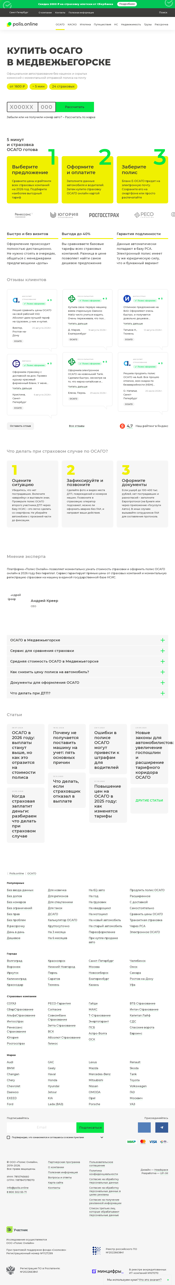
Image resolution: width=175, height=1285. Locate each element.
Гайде (93, 1003)
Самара (135, 972)
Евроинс (26, 361)
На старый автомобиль (105, 926)
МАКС (93, 1009)
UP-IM (164, 1173)
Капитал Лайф (140, 1015)
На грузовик (97, 902)
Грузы (148, 24)
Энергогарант (99, 1021)
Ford (10, 1104)
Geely (52, 1068)
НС (116, 24)
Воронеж (14, 966)
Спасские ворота (142, 1027)
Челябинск (138, 960)
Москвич (136, 1098)
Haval (52, 1074)
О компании (45, 12)
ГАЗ (132, 1092)
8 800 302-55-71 (17, 1192)
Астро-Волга (98, 1033)
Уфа (132, 984)
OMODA (94, 1092)
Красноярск (56, 960)
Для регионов (58, 896)
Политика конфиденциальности (103, 1172)
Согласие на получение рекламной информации (105, 1201)
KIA (50, 1098)
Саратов (54, 978)
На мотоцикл (98, 914)
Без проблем (16, 920)
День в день (15, 932)
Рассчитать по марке (80, 117)
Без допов (14, 896)
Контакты (60, 12)
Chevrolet (13, 1086)
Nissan (93, 1086)
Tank (133, 1074)
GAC (51, 1062)
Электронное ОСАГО (145, 932)
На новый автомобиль (105, 920)
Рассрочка (161, 24)
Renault (135, 1062)
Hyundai (53, 1086)
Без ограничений (19, 908)
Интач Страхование (144, 1009)
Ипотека (85, 24)
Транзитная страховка (146, 920)
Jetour (52, 1092)
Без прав (13, 914)
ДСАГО (53, 914)
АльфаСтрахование (21, 1015)
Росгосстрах (16, 1043)
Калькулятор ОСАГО (62, 920)
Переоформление (102, 932)
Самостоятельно (142, 908)
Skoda (134, 1068)
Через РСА (137, 926)
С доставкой (139, 902)
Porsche (94, 1104)
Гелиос (53, 1043)
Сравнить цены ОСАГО (146, 914)
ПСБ (92, 1027)
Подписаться (90, 1128)
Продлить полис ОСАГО (147, 890)
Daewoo (13, 1092)
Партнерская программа (64, 1162)
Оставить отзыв (20, 425)
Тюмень (53, 984)
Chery (11, 1080)
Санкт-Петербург (101, 960)
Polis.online (16, 873)
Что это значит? (150, 1279)
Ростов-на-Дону (141, 978)
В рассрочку (16, 926)
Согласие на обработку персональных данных (104, 1181)
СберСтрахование (20, 1009)
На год (93, 896)
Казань (94, 984)
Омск (133, 966)
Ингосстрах (139, 296)
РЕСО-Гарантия (85, 296)
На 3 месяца (57, 932)
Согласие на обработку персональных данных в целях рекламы (105, 1191)
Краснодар (15, 984)
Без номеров (16, 902)
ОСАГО (60, 24)
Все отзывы (76, 425)
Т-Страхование (100, 1015)
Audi (10, 1062)
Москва (94, 966)
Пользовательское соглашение (101, 1164)
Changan (13, 1074)
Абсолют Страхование (29, 297)
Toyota (135, 1080)
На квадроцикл (100, 908)
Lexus (93, 1062)
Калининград (16, 978)
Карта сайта (55, 1182)
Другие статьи (149, 800)
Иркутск (12, 972)
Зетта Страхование (62, 1025)
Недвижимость (131, 24)
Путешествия (102, 24)
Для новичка (57, 890)
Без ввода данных (20, 890)
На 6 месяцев (57, 938)
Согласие (54, 1009)
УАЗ (132, 1104)
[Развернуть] (102, 1137)
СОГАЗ (11, 1003)
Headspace (161, 1169)
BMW (11, 1068)
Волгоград (14, 960)
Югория (12, 1037)
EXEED (12, 1098)
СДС (133, 1021)
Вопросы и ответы (60, 1177)
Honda (52, 1080)
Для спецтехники (60, 902)
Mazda (93, 1068)
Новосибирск (98, 972)
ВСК (51, 1031)
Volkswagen (138, 1086)
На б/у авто (97, 890)
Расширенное (140, 896)
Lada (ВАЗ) (55, 1104)
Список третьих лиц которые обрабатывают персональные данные (104, 1212)
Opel (92, 1098)
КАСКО (72, 24)
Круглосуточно (59, 926)
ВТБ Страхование (142, 1003)
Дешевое (13, 938)
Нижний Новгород (61, 966)
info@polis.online (18, 1187)
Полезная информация (81, 12)
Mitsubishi (96, 1080)
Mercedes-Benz (100, 1074)
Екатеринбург (99, 978)
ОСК (92, 1039)
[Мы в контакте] (144, 1127)
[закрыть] (166, 4)
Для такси (55, 908)
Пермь (52, 972)
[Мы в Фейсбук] (161, 1127)
